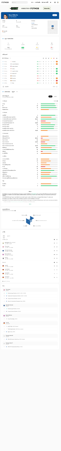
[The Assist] (30, 8)
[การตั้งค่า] (51, 2)
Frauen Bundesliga (11, 318)
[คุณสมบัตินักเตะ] (15, 210)
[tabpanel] (30, 259)
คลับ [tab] (4, 236)
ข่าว (32, 2)
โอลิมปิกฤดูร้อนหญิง (11, 329)
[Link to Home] (5, 2)
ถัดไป (54, 86)
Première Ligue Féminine (12, 293)
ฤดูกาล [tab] (8, 236)
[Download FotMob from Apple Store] (55, 2)
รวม (50, 96)
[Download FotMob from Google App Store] (58, 2)
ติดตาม (54, 15)
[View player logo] (5, 16)
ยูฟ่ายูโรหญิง (10, 326)
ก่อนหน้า (7, 86)
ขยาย (30, 204)
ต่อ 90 (55, 96)
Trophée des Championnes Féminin (14, 295)
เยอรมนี (5, 31)
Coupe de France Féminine (13, 298)
